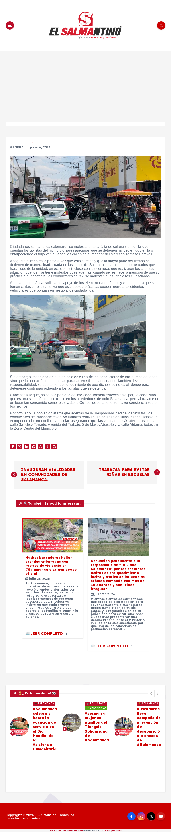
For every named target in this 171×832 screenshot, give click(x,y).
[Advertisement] (85, 84)
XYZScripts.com (111, 830)
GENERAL (17, 147)
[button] (151, 693)
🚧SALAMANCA (44, 703)
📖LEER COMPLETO (44, 633)
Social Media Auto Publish (66, 830)
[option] (33, 726)
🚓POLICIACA (96, 703)
